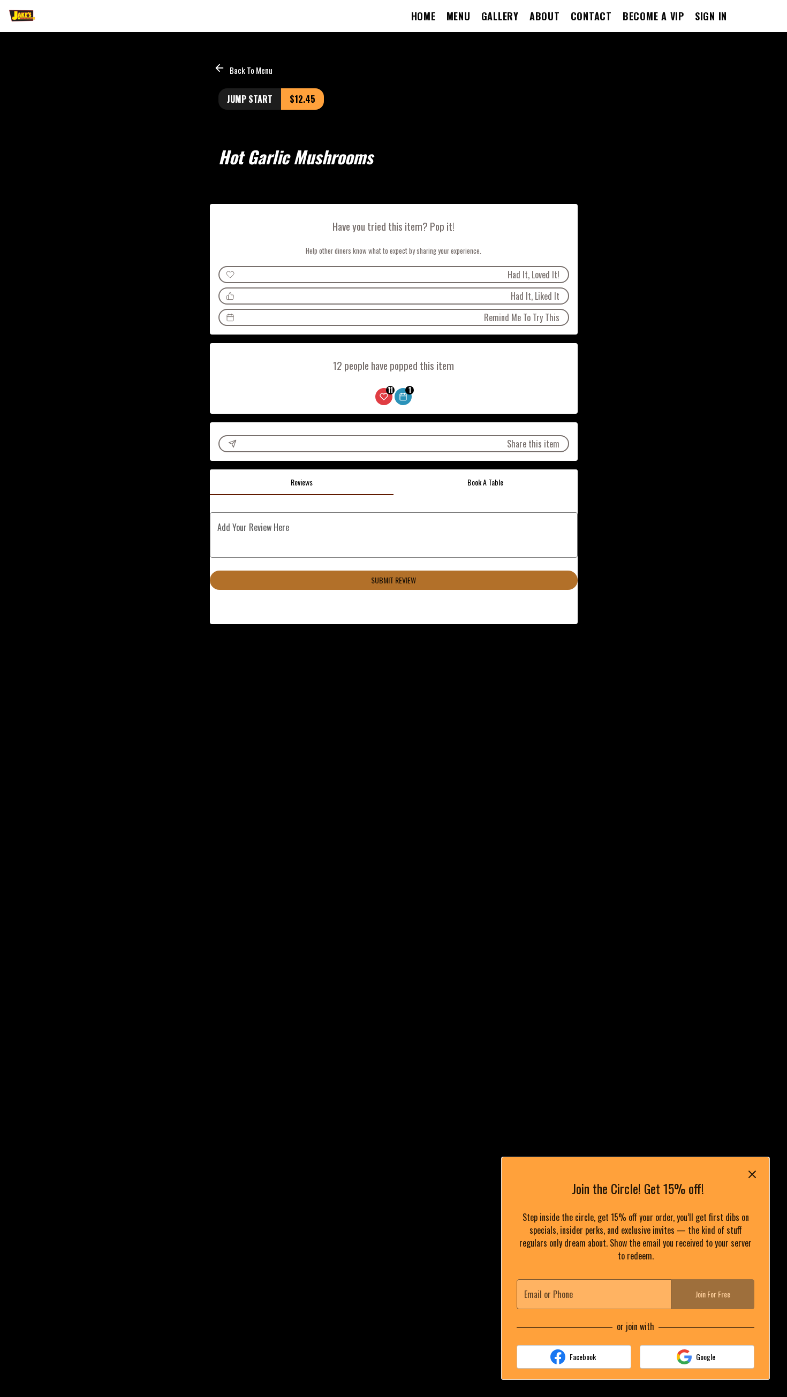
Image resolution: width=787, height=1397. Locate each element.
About (544, 16)
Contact (591, 16)
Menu (459, 16)
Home (423, 16)
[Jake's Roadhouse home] (57, 16)
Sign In (711, 16)
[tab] (302, 482)
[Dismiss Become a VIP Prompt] (752, 1174)
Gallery (500, 16)
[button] (244, 69)
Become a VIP (653, 16)
